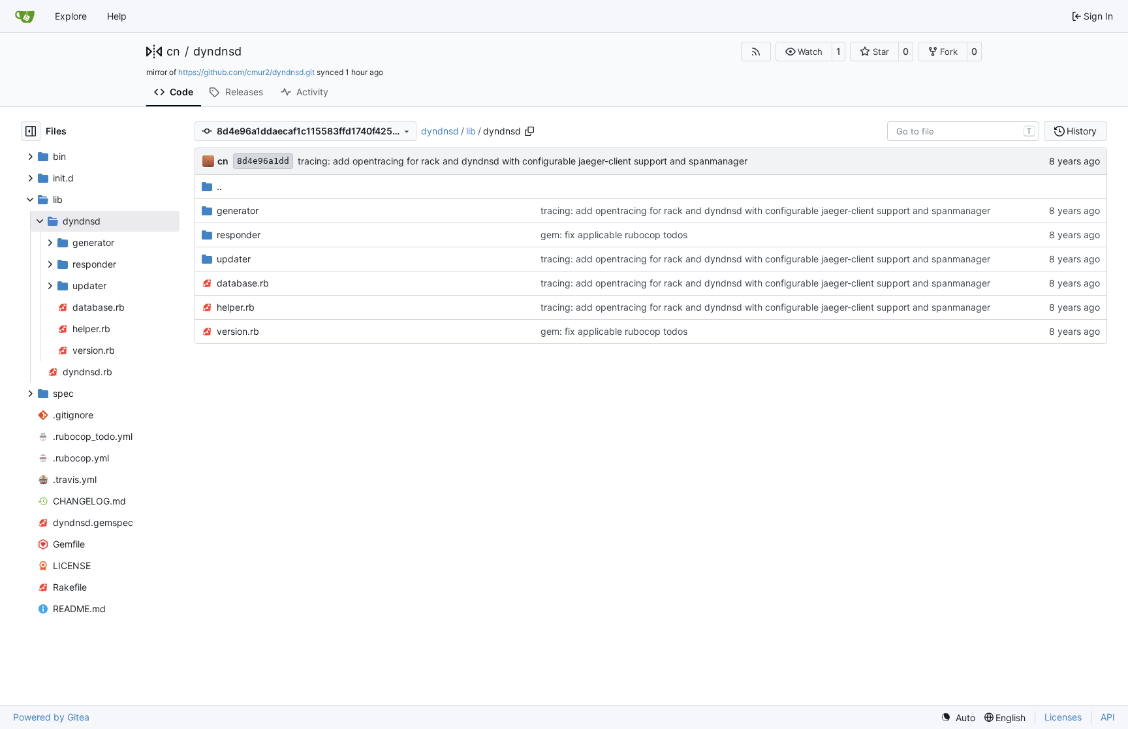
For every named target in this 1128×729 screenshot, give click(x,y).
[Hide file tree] (30, 131)
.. (219, 186)
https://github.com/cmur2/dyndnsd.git (246, 72)
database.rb (243, 282)
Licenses (1063, 716)
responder (238, 234)
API (1108, 716)
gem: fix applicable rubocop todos (613, 234)
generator (237, 210)
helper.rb (236, 307)
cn (173, 51)
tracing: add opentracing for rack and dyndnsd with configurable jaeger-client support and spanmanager (522, 160)
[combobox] (963, 131)
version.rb (238, 331)
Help (117, 16)
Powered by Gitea (51, 716)
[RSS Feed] (756, 51)
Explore (71, 16)
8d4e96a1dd (263, 161)
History (1082, 130)
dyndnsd (217, 51)
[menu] (958, 717)
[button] (804, 51)
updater (234, 258)
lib (471, 130)
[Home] (25, 16)
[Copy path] (529, 131)
